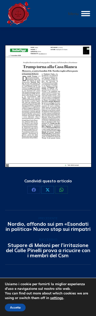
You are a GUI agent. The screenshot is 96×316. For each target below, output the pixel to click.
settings (56, 298)
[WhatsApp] (61, 190)
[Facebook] (33, 190)
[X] (47, 190)
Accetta (15, 307)
